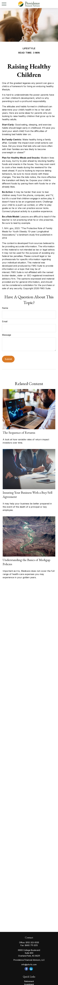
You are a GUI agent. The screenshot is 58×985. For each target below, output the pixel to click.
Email (4, 321)
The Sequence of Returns (19, 432)
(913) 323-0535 (32, 942)
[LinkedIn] (31, 969)
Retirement (29, 981)
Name (5, 308)
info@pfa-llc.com (29, 964)
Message (6, 335)
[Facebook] (26, 969)
